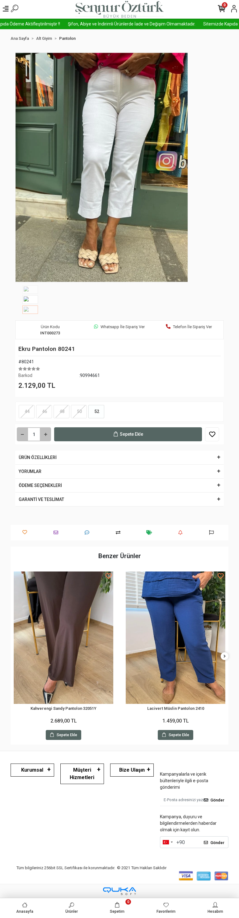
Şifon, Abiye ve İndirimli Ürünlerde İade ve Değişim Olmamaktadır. (113, 23)
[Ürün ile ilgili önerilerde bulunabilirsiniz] (213, 532)
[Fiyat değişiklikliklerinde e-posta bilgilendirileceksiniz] (151, 532)
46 (44, 411)
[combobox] (167, 842)
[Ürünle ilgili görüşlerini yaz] (88, 532)
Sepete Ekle (131, 434)
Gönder (217, 800)
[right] (224, 656)
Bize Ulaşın (132, 770)
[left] (14, 656)
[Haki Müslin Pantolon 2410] (175, 637)
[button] (28, 167)
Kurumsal (32, 770)
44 (27, 411)
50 (79, 411)
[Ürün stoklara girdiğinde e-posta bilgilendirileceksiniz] (182, 532)
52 (96, 411)
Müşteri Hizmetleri (82, 773)
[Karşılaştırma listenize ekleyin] (119, 532)
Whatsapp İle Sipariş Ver (123, 326)
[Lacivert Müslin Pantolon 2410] (63, 637)
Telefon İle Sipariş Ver (192, 326)
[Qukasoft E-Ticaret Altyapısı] (119, 891)
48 (61, 411)
